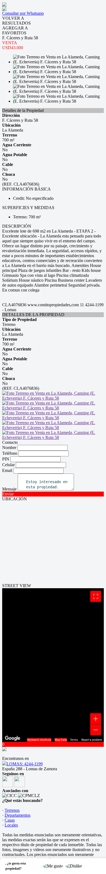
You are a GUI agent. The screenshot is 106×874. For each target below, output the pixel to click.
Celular (8, 464)
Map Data (61, 739)
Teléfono (9, 453)
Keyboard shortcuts (39, 739)
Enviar (8, 494)
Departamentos (17, 815)
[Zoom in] (95, 718)
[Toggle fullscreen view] (95, 596)
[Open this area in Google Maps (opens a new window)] (12, 738)
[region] (53, 665)
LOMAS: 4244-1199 (25, 764)
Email (7, 470)
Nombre (9, 447)
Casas (10, 820)
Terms (74, 739)
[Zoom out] (95, 729)
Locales (11, 825)
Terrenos (12, 810)
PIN (5, 459)
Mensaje (9, 489)
